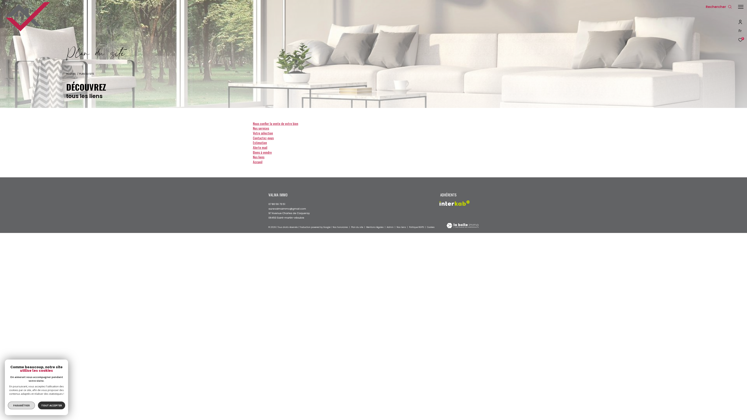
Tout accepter (51, 405)
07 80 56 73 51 (276, 204)
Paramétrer (21, 405)
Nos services (261, 128)
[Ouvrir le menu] (741, 7)
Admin (390, 227)
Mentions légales (375, 227)
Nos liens (258, 156)
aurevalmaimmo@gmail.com (287, 209)
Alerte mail (260, 147)
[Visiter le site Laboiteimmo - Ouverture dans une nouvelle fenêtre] (463, 226)
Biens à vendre (262, 152)
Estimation (260, 142)
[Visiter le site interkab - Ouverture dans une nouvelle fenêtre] (454, 203)
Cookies (431, 227)
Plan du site (357, 227)
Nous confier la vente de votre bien (275, 123)
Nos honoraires (341, 227)
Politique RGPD (416, 227)
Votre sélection (263, 133)
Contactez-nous (263, 137)
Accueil (71, 73)
